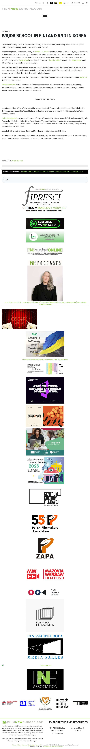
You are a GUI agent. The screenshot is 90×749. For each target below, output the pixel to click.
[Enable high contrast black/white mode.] (51, 3)
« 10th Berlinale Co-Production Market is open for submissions (43, 171)
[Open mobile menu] (45, 17)
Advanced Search (77, 728)
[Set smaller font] (79, 3)
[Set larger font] (87, 3)
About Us (38, 745)
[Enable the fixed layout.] (69, 3)
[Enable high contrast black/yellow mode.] (56, 3)
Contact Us (31, 745)
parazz (84, 77)
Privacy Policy (16, 745)
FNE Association (57, 731)
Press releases (17, 161)
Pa (81, 77)
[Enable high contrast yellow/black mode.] (60, 3)
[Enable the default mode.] (43, 3)
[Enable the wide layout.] (72, 3)
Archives (78, 731)
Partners (24, 745)
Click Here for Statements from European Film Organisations (45, 360)
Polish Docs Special (9, 118)
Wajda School (24, 60)
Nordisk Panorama (8, 85)
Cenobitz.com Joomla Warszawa (53, 746)
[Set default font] (83, 3)
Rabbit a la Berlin (41, 52)
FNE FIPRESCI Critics (57, 728)
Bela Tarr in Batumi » (75, 171)
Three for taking (54, 60)
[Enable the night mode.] (47, 3)
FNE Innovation (57, 734)
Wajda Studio (77, 60)
